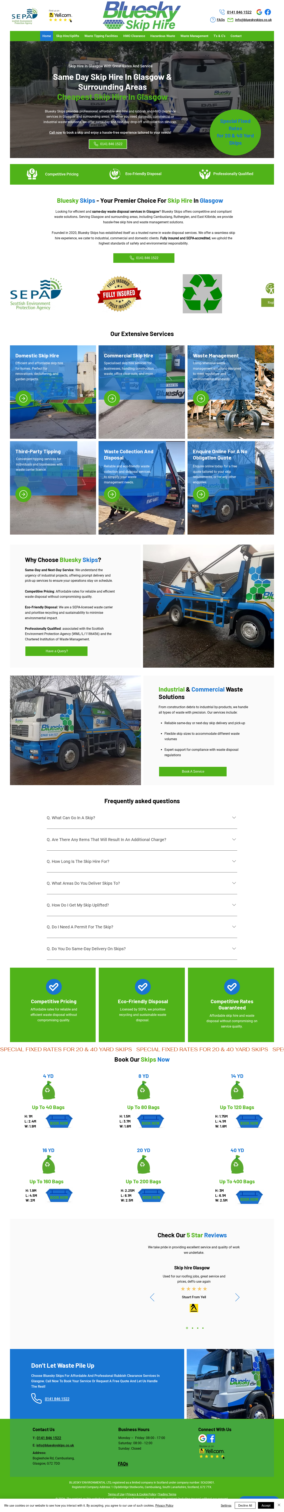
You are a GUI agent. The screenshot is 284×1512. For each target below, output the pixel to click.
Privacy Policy (164, 1505)
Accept (266, 1505)
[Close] (279, 1505)
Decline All (245, 1505)
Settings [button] (226, 1505)
